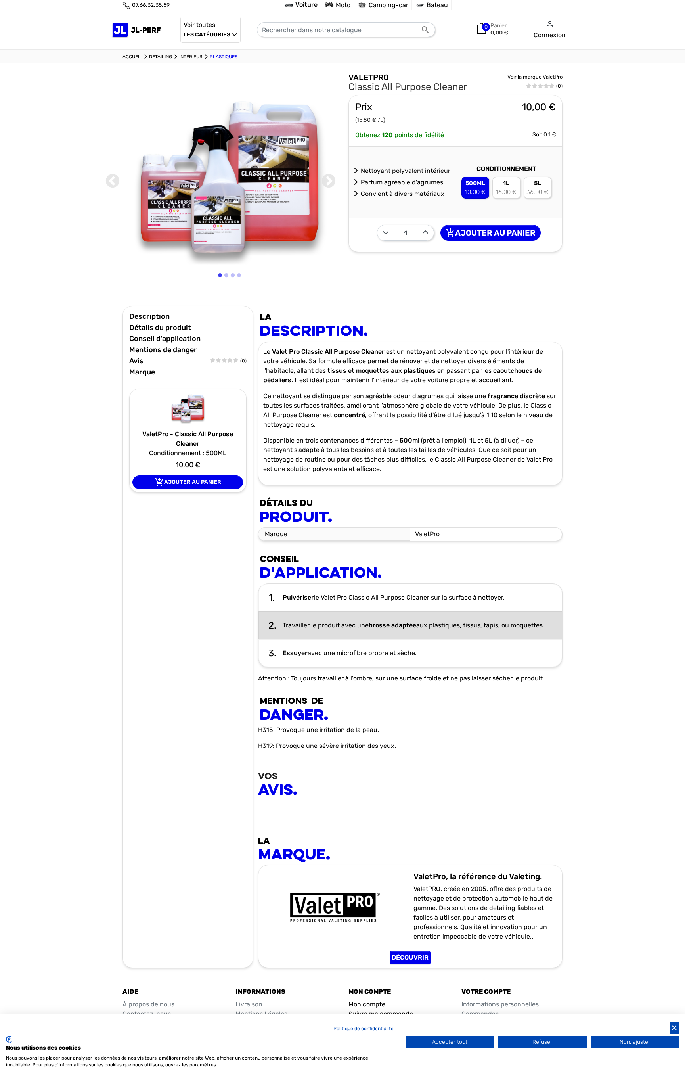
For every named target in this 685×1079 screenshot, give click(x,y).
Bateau (437, 5)
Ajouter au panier (491, 233)
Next (329, 182)
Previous (113, 182)
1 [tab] (221, 295)
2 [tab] (227, 295)
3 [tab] (233, 295)
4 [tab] (240, 295)
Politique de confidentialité (363, 1028)
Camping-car (388, 5)
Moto (343, 5)
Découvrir (410, 957)
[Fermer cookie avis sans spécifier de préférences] (674, 1028)
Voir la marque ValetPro (535, 77)
